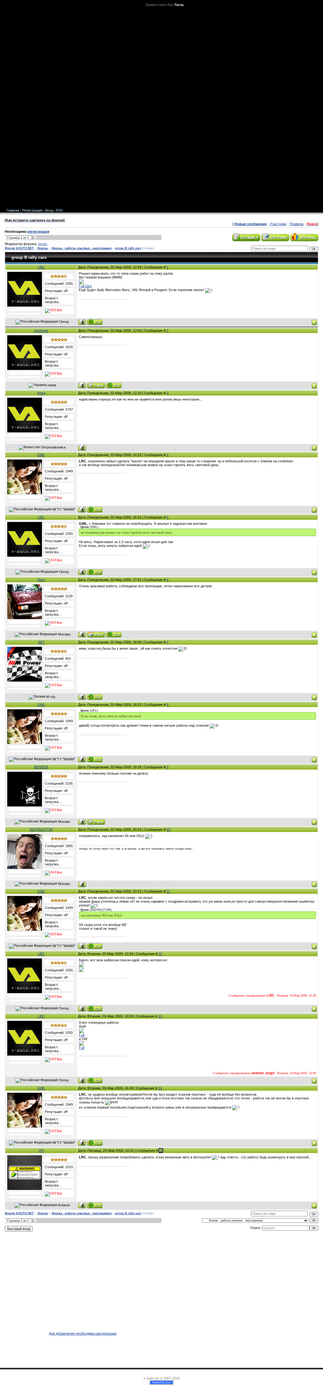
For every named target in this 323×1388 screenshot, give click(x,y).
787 (41, 1150)
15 (161, 1150)
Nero (41, 580)
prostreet (41, 330)
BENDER (41, 767)
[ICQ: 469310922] (95, 697)
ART (41, 642)
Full (81, 1035)
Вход (49, 210)
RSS (59, 210)
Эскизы (42, 248)
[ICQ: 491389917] (113, 634)
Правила (296, 224)
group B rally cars (128, 248)
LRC (41, 267)
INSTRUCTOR (41, 829)
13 (160, 1016)
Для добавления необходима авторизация (82, 1333)
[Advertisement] (301, 107)
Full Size (85, 286)
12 (160, 954)
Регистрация (32, 210)
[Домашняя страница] (96, 634)
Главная (12, 210)
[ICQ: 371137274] (95, 509)
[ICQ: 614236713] (95, 1205)
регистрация (38, 231)
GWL (41, 455)
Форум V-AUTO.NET (19, 248)
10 (168, 829)
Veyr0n (42, 244)
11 (168, 891)
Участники (278, 224)
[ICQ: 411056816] (95, 322)
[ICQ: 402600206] (113, 385)
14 (160, 1088)
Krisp (41, 393)
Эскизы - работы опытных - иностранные (81, 248)
